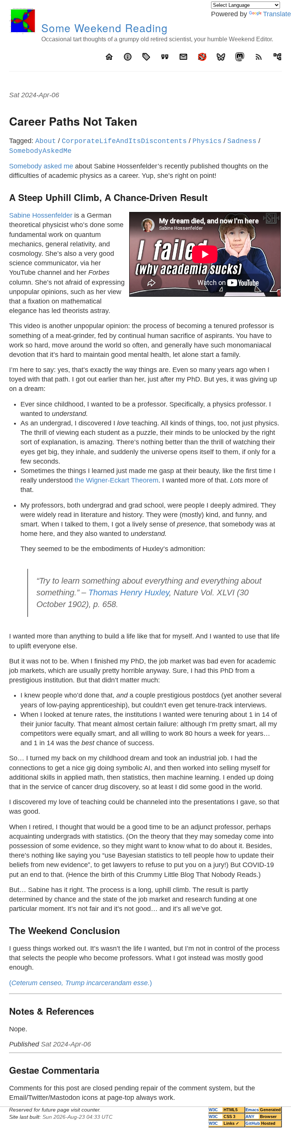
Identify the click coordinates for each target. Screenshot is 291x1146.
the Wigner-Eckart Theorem (116, 480)
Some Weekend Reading (104, 27)
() (80, 983)
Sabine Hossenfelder (40, 215)
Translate (277, 14)
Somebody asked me (41, 166)
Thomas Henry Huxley (128, 592)
